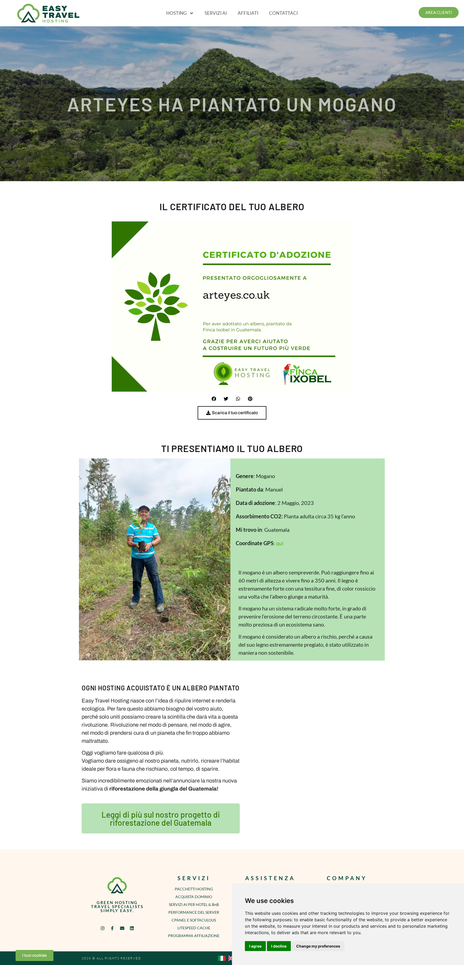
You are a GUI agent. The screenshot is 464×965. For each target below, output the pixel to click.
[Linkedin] (131, 928)
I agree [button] (255, 946)
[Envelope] (122, 928)
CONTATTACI (283, 13)
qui (279, 543)
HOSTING (176, 13)
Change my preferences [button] (318, 946)
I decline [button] (279, 946)
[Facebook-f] (112, 928)
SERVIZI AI (216, 13)
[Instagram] (102, 928)
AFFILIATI (248, 13)
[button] (214, 399)
